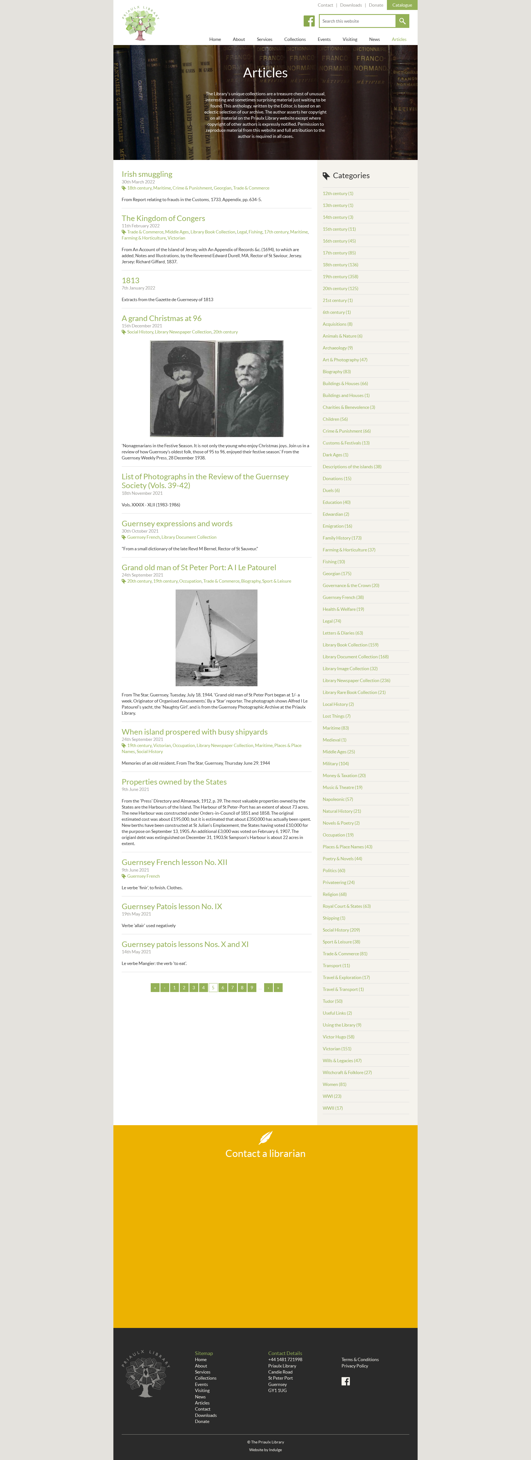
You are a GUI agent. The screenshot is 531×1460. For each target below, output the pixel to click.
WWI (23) (332, 1096)
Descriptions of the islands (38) (352, 466)
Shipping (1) (334, 918)
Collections (295, 39)
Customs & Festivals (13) (346, 442)
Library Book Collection (213, 231)
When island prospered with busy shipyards (195, 731)
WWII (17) (333, 1108)
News (374, 39)
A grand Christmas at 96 (162, 318)
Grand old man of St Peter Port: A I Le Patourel (199, 567)
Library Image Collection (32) (350, 668)
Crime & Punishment (192, 187)
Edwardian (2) (336, 514)
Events (324, 39)
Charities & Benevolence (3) (349, 407)
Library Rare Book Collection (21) (354, 692)
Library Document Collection (189, 537)
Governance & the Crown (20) (351, 585)
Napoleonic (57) (338, 799)
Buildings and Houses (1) (346, 395)
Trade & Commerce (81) (345, 953)
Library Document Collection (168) (356, 656)
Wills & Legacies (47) (342, 1060)
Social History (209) (341, 929)
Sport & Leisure (276, 580)
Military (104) (336, 763)
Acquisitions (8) (338, 324)
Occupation (190, 580)
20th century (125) (340, 288)
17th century (276, 231)
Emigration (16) (337, 526)
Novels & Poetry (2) (341, 822)
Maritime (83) (336, 727)
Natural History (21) (342, 811)
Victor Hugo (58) (339, 1036)
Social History (140, 331)
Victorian (176, 237)
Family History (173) (342, 537)
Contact (325, 4)
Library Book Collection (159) (351, 644)
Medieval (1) (335, 739)
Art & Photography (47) (345, 359)
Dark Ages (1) (335, 454)
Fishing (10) (334, 561)
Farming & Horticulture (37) (349, 549)
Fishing (255, 231)
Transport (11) (336, 965)
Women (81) (335, 1084)
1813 (130, 280)
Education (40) (337, 502)
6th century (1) (337, 312)
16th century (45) (339, 240)
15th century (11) (339, 229)
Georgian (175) (337, 573)
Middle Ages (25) (339, 751)
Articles (399, 39)
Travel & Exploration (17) (346, 977)
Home (215, 39)
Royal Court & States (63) (347, 906)
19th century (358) (340, 276)
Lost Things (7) (337, 716)
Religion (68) (335, 894)
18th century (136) (340, 264)
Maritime (162, 187)
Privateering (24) (339, 882)
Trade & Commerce (251, 187)
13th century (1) (338, 205)
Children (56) (335, 419)
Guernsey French (143, 537)
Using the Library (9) (342, 1024)
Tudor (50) (333, 1001)
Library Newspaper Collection (183, 331)
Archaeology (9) (338, 347)
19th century (165, 580)
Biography (251, 580)
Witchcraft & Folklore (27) (347, 1072)
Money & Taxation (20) (344, 775)
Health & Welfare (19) (343, 609)
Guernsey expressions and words (177, 523)
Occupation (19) (338, 834)
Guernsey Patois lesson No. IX (172, 906)
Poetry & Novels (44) (342, 858)
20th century (225, 331)
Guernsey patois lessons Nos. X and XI (185, 944)
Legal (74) (332, 621)
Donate (376, 4)
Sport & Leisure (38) (341, 941)
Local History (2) (338, 704)
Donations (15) (337, 478)
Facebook (309, 21)
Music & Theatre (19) (343, 787)
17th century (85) (339, 252)
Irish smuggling (147, 174)
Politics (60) (334, 870)
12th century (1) (338, 193)
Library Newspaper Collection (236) (357, 680)
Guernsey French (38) (343, 597)
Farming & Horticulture (144, 237)
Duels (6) (331, 490)
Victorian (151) (337, 1048)
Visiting (350, 39)
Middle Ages (177, 231)
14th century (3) (338, 217)
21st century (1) (338, 300)
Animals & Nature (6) (343, 335)
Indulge (275, 1450)
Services (264, 39)
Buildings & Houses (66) (345, 383)
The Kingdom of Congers (163, 218)
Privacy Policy (355, 1365)
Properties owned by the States (174, 781)
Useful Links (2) (337, 1013)
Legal (242, 231)
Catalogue (402, 4)
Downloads (351, 4)
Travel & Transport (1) (343, 989)
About (239, 39)
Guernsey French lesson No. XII (175, 862)
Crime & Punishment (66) (347, 430)
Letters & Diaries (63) (343, 632)
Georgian (222, 187)
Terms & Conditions (360, 1359)
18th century (139, 187)
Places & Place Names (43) (348, 846)
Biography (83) (337, 371)
